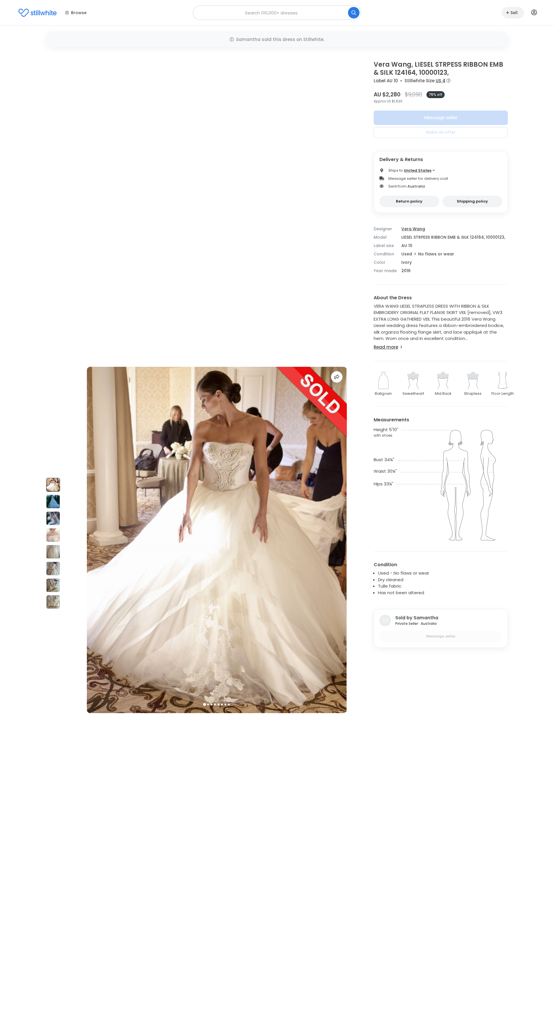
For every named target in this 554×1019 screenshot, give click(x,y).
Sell (514, 13)
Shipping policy (472, 201)
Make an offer (441, 132)
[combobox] (277, 13)
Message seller (441, 118)
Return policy (409, 201)
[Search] (354, 12)
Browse (79, 13)
